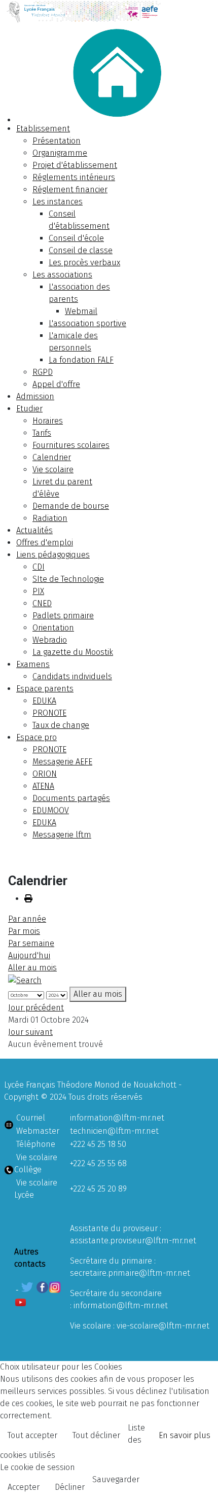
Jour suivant (30, 1032)
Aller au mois (32, 967)
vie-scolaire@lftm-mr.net (163, 1326)
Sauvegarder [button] (115, 1479)
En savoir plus (184, 1435)
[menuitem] (43, 128)
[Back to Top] (200, 1482)
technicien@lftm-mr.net (114, 1131)
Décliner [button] (70, 1487)
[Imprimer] (28, 898)
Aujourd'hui (29, 955)
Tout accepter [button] (32, 1435)
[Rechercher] (25, 980)
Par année (27, 919)
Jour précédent (36, 1008)
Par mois (24, 931)
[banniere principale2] (109, 11)
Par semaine (31, 943)
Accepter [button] (24, 1487)
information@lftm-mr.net (117, 1118)
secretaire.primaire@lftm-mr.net (130, 1273)
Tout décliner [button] (96, 1435)
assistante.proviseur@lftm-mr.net (133, 1240)
